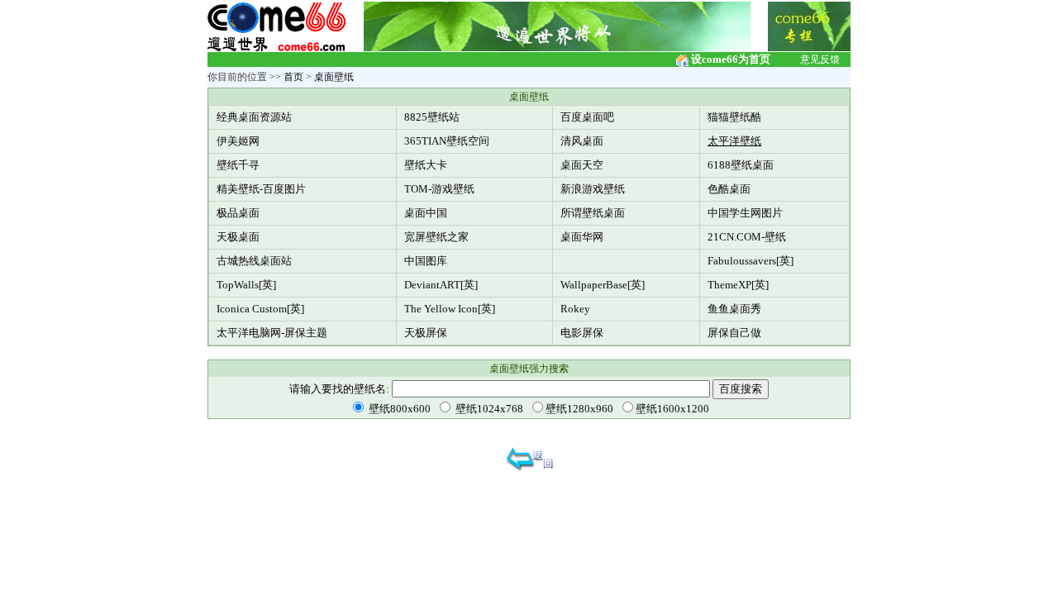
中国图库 (425, 261)
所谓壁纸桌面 (592, 213)
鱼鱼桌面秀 (734, 308)
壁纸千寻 (238, 165)
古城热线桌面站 (254, 261)
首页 (293, 77)
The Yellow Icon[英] (449, 308)
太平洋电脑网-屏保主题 (272, 332)
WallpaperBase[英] (602, 284)
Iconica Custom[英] (260, 308)
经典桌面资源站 (254, 117)
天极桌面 (238, 237)
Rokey (575, 308)
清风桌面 (581, 141)
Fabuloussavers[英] (751, 261)
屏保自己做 (734, 332)
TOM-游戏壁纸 (439, 189)
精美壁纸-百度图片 (261, 189)
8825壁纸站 (432, 117)
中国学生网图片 (745, 213)
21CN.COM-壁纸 (747, 237)
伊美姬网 (238, 141)
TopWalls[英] (246, 284)
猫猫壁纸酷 (734, 117)
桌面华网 (581, 237)
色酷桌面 (729, 189)
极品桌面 (238, 213)
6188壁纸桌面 (741, 165)
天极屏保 (425, 332)
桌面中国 (425, 213)
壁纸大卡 (425, 165)
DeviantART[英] (441, 284)
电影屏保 (581, 332)
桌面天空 (581, 165)
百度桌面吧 (587, 117)
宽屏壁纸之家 (436, 237)
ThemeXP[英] (738, 284)
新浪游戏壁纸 (592, 189)
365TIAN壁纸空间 (446, 141)
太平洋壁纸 (734, 141)
